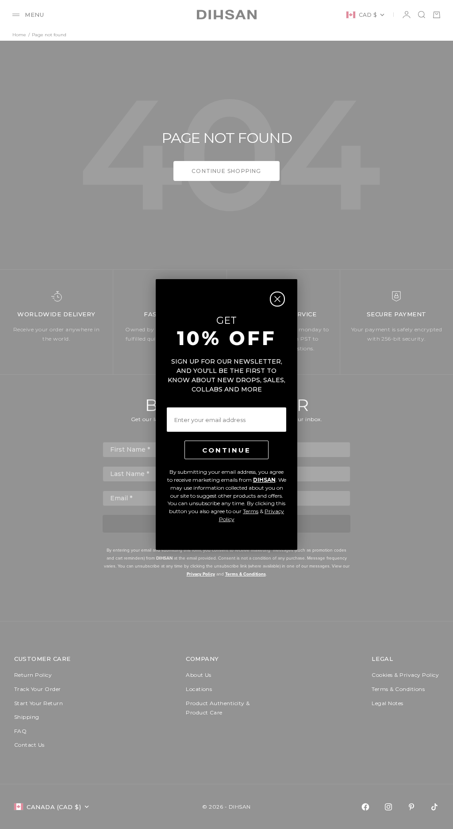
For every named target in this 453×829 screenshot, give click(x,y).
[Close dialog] (277, 299)
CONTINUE (226, 450)
